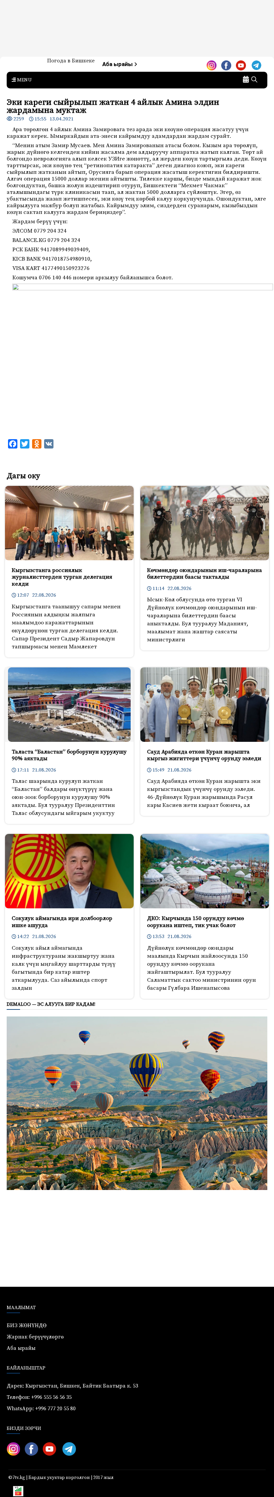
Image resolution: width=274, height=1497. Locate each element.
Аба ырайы (118, 64)
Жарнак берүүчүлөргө (35, 1336)
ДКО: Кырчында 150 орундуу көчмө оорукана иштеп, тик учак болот (195, 922)
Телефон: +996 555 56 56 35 (39, 1397)
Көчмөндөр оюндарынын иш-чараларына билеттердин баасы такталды (204, 574)
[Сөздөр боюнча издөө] (254, 80)
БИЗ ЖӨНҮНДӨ (26, 1325)
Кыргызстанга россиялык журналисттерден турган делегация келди (62, 577)
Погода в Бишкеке (71, 60)
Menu (24, 80)
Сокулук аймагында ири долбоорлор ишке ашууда (62, 922)
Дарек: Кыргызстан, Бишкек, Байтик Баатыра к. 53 (72, 1386)
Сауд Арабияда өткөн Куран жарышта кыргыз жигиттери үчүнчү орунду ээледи (204, 755)
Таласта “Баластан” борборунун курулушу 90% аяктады (69, 755)
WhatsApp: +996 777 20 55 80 (41, 1408)
